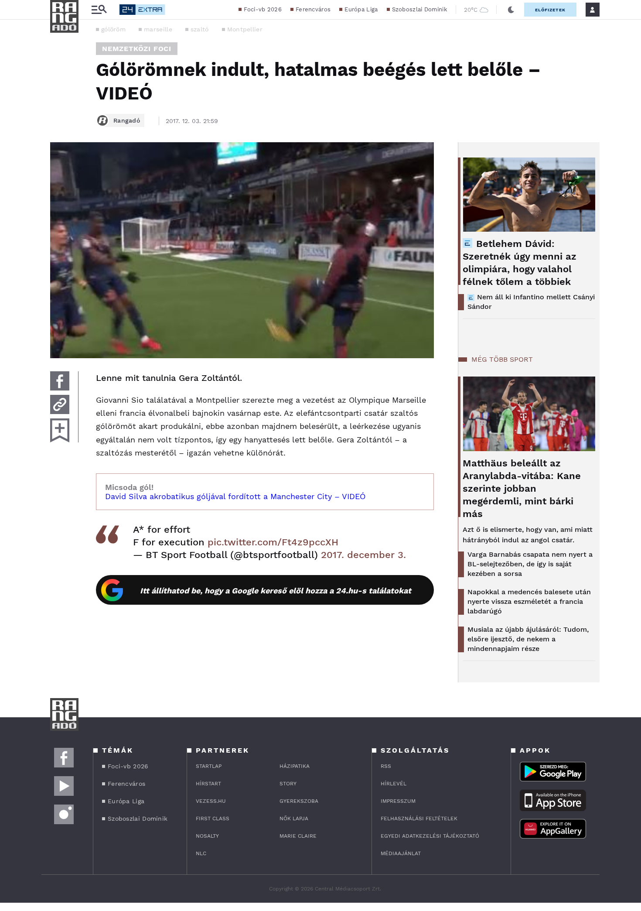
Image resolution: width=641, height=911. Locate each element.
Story (288, 784)
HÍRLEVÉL (393, 784)
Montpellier (245, 29)
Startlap (209, 766)
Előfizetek (550, 9)
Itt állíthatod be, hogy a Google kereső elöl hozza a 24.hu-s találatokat (275, 590)
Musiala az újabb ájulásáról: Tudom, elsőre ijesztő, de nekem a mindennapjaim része (528, 639)
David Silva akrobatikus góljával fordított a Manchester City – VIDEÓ (235, 496)
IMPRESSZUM (398, 801)
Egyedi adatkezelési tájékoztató (430, 836)
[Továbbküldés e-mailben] (59, 404)
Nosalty (207, 836)
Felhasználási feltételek (419, 818)
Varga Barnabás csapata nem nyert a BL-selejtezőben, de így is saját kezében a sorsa (530, 564)
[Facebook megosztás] (59, 380)
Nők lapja (294, 818)
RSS (386, 766)
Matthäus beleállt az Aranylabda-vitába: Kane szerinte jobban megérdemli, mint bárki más (522, 488)
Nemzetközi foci (136, 49)
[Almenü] (99, 10)
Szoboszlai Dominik (419, 9)
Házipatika (295, 766)
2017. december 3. (363, 554)
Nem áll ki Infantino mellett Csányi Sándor (531, 302)
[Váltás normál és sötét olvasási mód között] (511, 9)
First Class (212, 818)
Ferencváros (313, 9)
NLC (201, 853)
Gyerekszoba (299, 801)
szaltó (200, 29)
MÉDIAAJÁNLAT (401, 853)
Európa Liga (361, 9)
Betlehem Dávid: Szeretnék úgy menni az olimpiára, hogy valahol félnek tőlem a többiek (519, 262)
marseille (158, 29)
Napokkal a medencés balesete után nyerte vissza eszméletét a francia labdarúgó (529, 601)
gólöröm (113, 29)
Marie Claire (298, 836)
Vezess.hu (211, 801)
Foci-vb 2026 (263, 9)
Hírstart (208, 784)
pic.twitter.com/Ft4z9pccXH (273, 542)
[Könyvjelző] (59, 430)
